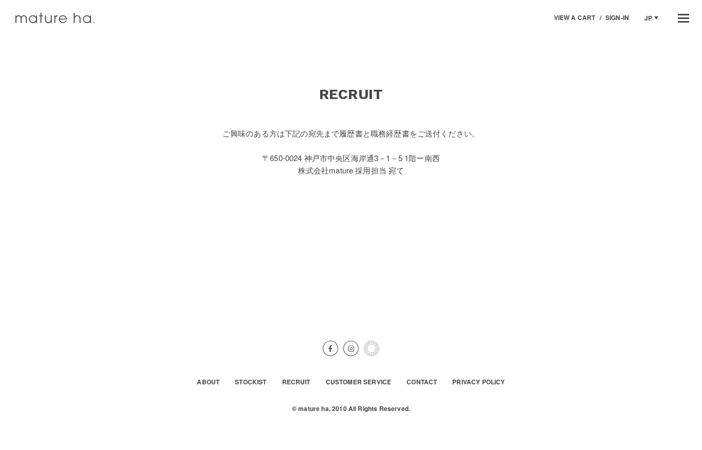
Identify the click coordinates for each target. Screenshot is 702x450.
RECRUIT (296, 382)
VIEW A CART (575, 17)
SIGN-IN (617, 17)
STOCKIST (250, 382)
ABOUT (208, 382)
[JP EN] (651, 18)
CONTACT (422, 382)
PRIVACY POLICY (478, 382)
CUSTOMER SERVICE (359, 382)
